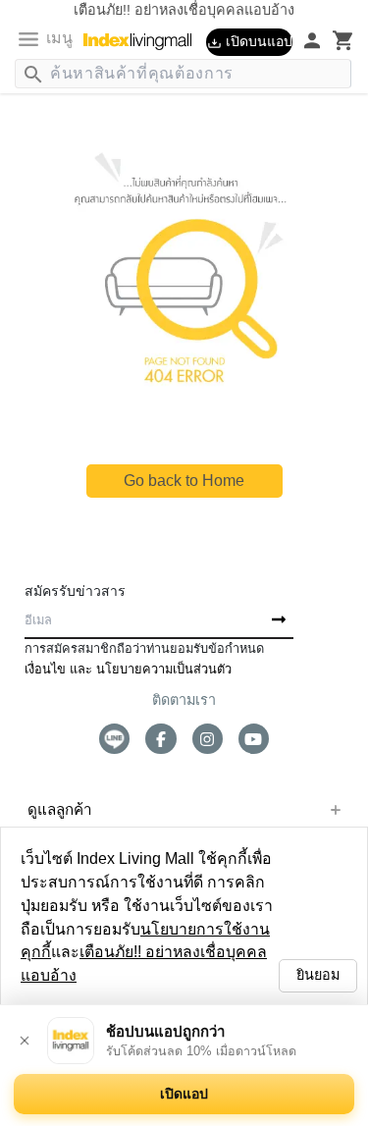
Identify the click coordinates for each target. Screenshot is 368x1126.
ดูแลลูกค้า (59, 809)
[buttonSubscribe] (278, 620)
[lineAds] (114, 739)
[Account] (312, 40)
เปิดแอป (184, 1093)
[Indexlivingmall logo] (144, 41)
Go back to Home (184, 480)
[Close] (24, 1040)
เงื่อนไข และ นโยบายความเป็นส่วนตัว (128, 669)
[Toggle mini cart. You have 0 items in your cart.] (343, 40)
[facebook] (160, 739)
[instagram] (207, 739)
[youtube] (253, 739)
